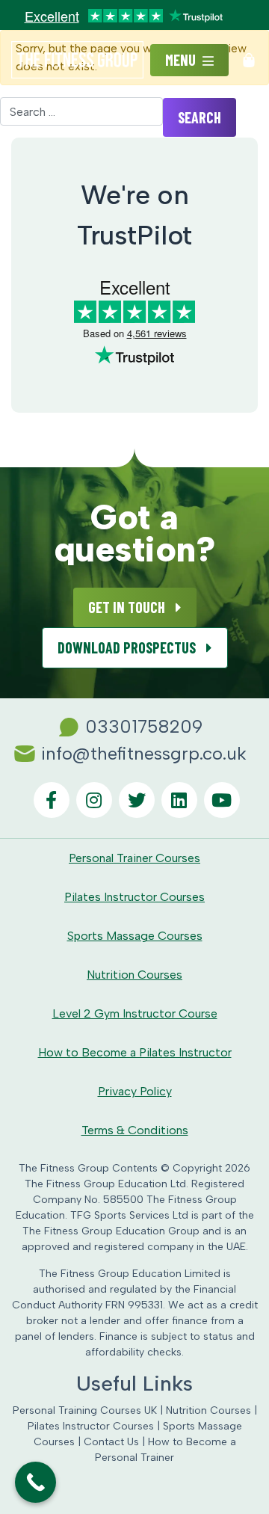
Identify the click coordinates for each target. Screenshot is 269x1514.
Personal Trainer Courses (134, 858)
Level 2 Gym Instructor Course (134, 1013)
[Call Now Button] (35, 1482)
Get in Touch (128, 607)
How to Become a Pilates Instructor (135, 1052)
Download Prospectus (128, 647)
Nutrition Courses (134, 974)
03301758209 (143, 726)
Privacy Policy (135, 1091)
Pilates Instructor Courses (134, 897)
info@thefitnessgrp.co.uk (144, 753)
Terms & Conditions (134, 1130)
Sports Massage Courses (134, 936)
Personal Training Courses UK (85, 1410)
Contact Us (111, 1441)
